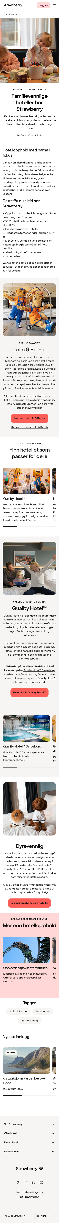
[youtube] (41, 1182)
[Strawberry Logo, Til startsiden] (12, 5)
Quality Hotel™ (12, 869)
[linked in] (33, 1182)
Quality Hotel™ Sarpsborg (39, 670)
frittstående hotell (39, 885)
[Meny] (54, 5)
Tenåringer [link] (42, 1011)
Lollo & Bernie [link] (18, 1011)
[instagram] (26, 1182)
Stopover (12, 873)
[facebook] (18, 1182)
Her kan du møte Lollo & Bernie (29, 427)
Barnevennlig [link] (29, 1020)
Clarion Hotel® (30, 869)
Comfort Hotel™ (42, 865)
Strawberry (12, 14)
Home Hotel (48, 869)
